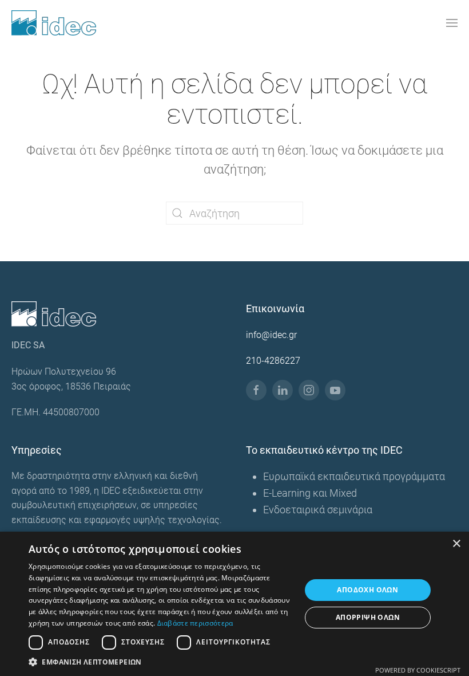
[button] (452, 23)
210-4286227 (273, 360)
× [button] (456, 544)
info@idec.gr (271, 334)
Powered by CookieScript (417, 670)
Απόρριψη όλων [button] (368, 617)
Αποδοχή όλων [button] (367, 590)
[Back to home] (53, 23)
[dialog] (234, 604)
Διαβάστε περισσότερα (195, 623)
